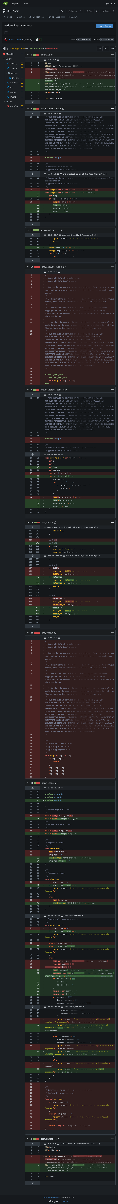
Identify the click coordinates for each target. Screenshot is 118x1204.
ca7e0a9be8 (107, 39)
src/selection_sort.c (52, 390)
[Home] (5, 3)
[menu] (113, 48)
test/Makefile (48, 1139)
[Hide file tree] (4, 48)
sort (16, 11)
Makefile (45, 55)
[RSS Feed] (62, 11)
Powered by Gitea (51, 1197)
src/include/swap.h (52, 267)
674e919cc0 (84, 39)
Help (26, 3)
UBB (9, 11)
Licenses (64, 1201)
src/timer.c (48, 783)
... (6, 32)
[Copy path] (52, 55)
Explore (15, 3)
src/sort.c (47, 522)
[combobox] (100, 48)
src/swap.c (47, 633)
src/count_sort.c (50, 230)
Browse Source (104, 26)
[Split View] (106, 48)
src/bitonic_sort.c (51, 109)
